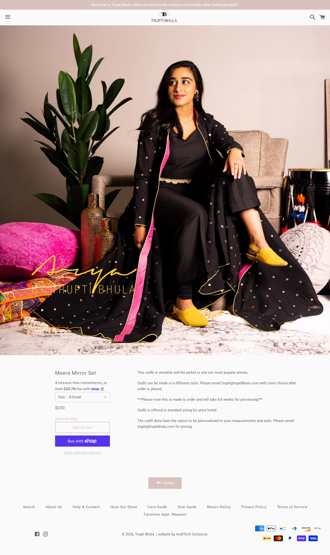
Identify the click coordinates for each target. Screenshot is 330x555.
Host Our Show (123, 507)
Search (29, 507)
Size (61, 397)
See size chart (66, 419)
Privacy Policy (253, 507)
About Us (54, 507)
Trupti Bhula (144, 534)
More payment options (82, 452)
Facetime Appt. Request (165, 514)
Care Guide (157, 507)
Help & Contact (86, 507)
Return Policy (219, 507)
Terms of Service (292, 507)
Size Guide (187, 507)
